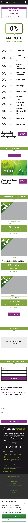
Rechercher (14, 378)
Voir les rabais (22, 181)
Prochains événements (13, 479)
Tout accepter (14, 516)
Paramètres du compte (14, 16)
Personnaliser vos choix (14, 519)
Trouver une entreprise (13, 476)
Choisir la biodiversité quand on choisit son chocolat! (14, 464)
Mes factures (14, 13)
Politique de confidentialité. (15, 512)
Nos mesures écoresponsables (13, 488)
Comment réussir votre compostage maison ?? (14, 461)
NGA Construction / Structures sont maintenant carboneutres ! (14, 468)
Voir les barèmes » (5, 137)
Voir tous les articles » (8, 471)
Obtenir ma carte (14, 155)
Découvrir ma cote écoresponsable (13, 485)
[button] (20, 447)
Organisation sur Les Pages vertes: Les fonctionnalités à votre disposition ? (14, 458)
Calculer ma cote (22, 134)
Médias (13, 492)
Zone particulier (17, 8)
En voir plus (14, 314)
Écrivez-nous (5, 392)
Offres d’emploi (13, 481)
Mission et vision (13, 490)
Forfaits (13, 497)
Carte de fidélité (13, 483)
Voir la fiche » (14, 233)
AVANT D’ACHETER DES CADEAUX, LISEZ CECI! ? (14, 455)
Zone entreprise (14, 11)
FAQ (13, 494)
